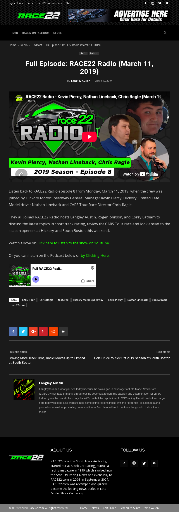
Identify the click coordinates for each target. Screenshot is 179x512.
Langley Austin (80, 80)
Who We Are (152, 508)
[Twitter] (160, 3)
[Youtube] (167, 3)
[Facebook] (145, 3)
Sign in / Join (16, 3)
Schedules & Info (130, 508)
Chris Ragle (46, 299)
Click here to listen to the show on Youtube (72, 242)
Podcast (37, 45)
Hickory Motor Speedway (88, 299)
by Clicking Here (95, 255)
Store (69, 3)
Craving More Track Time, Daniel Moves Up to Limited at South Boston (47, 360)
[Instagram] (152, 3)
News (95, 508)
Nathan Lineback (137, 299)
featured (63, 299)
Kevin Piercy (115, 299)
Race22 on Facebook (50, 3)
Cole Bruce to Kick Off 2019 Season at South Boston (132, 358)
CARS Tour (28, 299)
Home (30, 3)
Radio (24, 45)
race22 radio (159, 299)
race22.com (18, 305)
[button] (165, 33)
